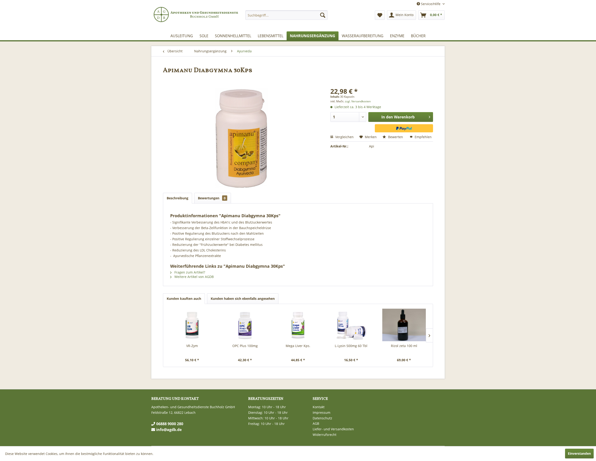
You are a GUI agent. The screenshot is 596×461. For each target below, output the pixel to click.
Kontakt (319, 407)
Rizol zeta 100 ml (404, 346)
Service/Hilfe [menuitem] (430, 4)
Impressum (321, 412)
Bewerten (395, 137)
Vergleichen (344, 137)
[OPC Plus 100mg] (245, 325)
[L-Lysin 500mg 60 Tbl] (351, 325)
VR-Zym (192, 346)
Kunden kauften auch (184, 298)
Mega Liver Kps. (298, 346)
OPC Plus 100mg (245, 346)
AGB (316, 423)
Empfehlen (423, 137)
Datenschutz (322, 418)
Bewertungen (212, 198)
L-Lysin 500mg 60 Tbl (351, 346)
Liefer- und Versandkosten (333, 429)
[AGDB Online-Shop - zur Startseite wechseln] (196, 18)
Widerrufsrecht (324, 434)
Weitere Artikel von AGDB (193, 276)
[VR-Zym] (192, 325)
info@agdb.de (169, 429)
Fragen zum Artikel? (189, 272)
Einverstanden (579, 453)
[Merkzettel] (380, 15)
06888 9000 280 (169, 423)
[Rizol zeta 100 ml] (404, 325)
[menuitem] (286, 15)
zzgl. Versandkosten (358, 101)
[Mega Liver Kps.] (298, 325)
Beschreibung (177, 198)
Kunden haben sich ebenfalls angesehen (243, 298)
